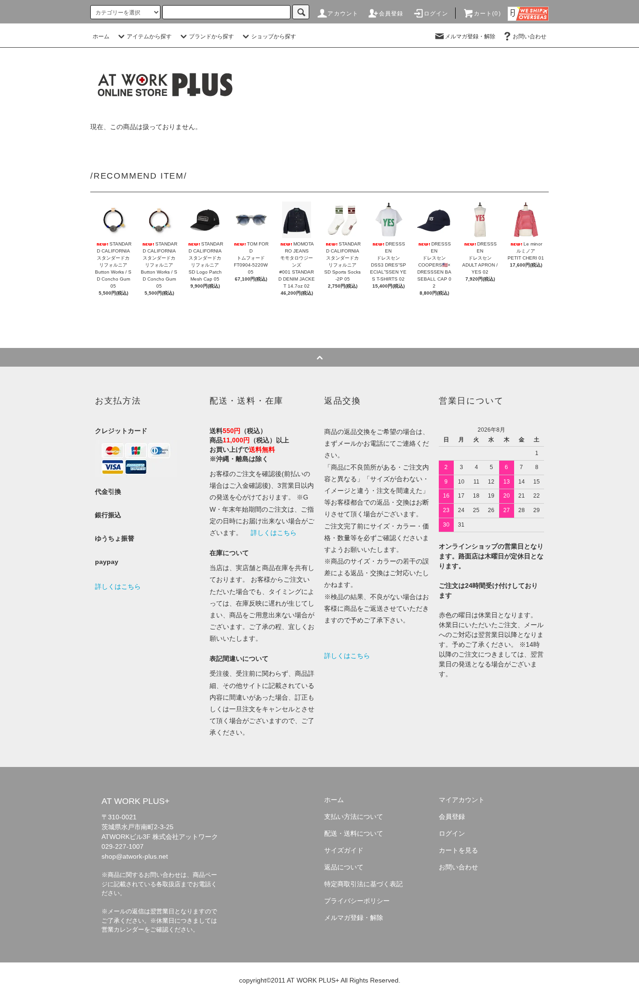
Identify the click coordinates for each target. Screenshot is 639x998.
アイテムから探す (149, 36)
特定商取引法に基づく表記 (363, 884)
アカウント (342, 13)
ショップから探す (273, 36)
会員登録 (391, 13)
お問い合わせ (529, 36)
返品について (343, 867)
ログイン (436, 13)
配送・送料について (353, 833)
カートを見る (458, 850)
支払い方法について (353, 816)
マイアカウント (462, 799)
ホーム (101, 36)
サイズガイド (343, 850)
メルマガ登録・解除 (470, 36)
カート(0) (487, 13)
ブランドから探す (211, 36)
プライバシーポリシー (357, 900)
